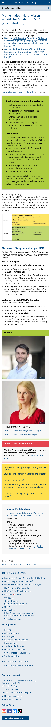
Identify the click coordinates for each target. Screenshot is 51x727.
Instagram (4, 711)
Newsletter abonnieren (14, 718)
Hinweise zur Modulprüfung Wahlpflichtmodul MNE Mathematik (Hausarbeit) (25, 514)
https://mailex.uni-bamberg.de (18, 613)
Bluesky (15, 711)
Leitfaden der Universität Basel (25, 547)
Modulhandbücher (13, 480)
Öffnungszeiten (11, 633)
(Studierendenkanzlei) (14, 603)
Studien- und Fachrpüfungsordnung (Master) (25, 473)
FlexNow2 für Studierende (16, 588)
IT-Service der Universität (16, 639)
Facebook (9, 711)
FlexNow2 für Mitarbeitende (17, 591)
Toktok (20, 711)
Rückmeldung (10, 643)
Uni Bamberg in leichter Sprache (17, 665)
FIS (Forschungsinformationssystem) (21, 584)
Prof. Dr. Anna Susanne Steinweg (19, 434)
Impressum (16, 564)
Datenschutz (30, 564)
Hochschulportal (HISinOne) (17, 581)
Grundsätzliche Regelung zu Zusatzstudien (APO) (24, 495)
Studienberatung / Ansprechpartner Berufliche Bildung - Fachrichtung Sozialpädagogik (25, 485)
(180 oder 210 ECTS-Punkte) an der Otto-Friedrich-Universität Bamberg (26, 42)
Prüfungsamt (10, 636)
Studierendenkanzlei (14, 646)
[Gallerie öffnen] (25, 227)
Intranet (8, 594)
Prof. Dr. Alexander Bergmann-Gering (21, 430)
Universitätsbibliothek (14, 649)
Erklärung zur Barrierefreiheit (16, 661)
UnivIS (7, 607)
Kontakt (5, 564)
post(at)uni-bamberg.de (20, 692)
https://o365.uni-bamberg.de (18, 615)
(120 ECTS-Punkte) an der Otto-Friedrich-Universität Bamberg (26, 53)
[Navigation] (3, 3)
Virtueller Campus (12, 619)
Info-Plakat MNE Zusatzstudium (16, 92)
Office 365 (9, 597)
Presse (7, 629)
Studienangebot (12, 656)
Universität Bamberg (25, 2)
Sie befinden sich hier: (11, 8)
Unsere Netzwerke (13, 696)
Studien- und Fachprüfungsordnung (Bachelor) (25, 468)
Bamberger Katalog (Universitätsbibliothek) (24, 578)
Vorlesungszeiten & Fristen (17, 652)
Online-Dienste (11, 601)
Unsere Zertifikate (12, 699)
